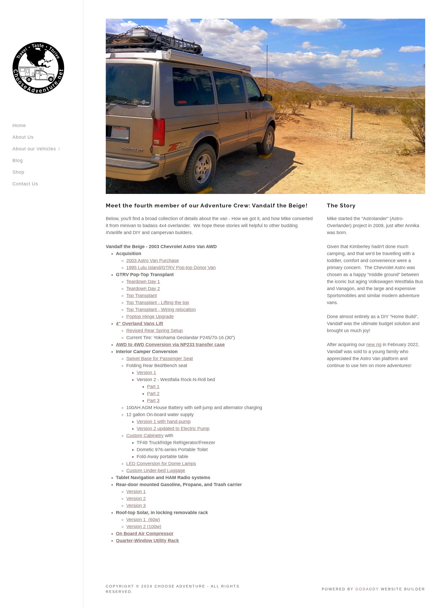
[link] (38, 67)
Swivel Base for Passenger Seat (159, 358)
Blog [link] (17, 160)
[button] (47, 149)
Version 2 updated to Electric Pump (173, 428)
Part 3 (153, 400)
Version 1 (146, 372)
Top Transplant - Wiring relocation (161, 309)
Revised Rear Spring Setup (154, 330)
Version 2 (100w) (143, 526)
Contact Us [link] (25, 183)
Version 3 (136, 505)
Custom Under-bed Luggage (155, 470)
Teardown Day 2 (143, 288)
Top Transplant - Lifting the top (157, 302)
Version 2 (136, 498)
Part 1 (153, 386)
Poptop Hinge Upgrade (150, 316)
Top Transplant (141, 295)
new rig (373, 344)
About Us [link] (23, 137)
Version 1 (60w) (143, 519)
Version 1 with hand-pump (164, 421)
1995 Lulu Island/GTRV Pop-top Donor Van (171, 267)
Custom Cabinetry (145, 435)
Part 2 (153, 393)
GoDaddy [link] (367, 589)
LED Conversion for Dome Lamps (161, 463)
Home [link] (19, 125)
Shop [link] (18, 172)
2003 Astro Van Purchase (152, 260)
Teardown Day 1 (143, 281)
